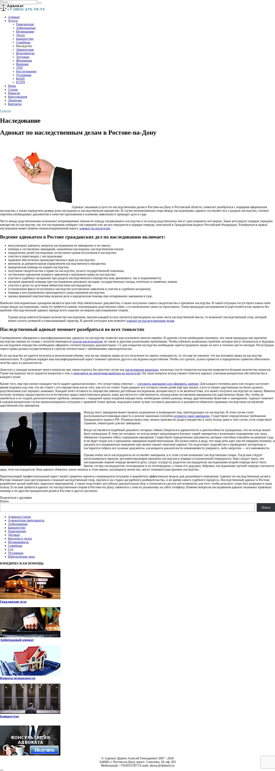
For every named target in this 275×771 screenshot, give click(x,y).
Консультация (17, 96)
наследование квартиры (141, 369)
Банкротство (24, 38)
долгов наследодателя (87, 341)
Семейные (23, 42)
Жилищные (24, 60)
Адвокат (14, 17)
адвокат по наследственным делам (150, 320)
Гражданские (25, 24)
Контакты (15, 104)
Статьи (13, 89)
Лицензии (15, 100)
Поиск (4, 501)
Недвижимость (18, 542)
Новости (14, 93)
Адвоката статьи (19, 516)
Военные (22, 64)
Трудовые (22, 57)
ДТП (19, 67)
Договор (14, 535)
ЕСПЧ (20, 82)
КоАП (20, 78)
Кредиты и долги (20, 538)
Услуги (13, 20)
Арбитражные (26, 28)
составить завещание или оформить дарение (168, 383)
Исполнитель (25, 53)
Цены (12, 86)
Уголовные (23, 75)
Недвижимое (25, 31)
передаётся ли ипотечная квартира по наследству (107, 373)
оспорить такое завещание (192, 416)
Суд (10, 549)
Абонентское (25, 49)
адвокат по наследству (95, 228)
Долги (20, 35)
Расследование (26, 71)
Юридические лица (21, 556)
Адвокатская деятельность (26, 520)
